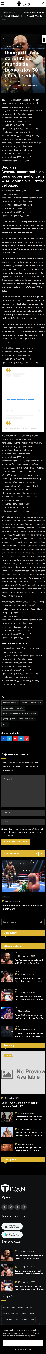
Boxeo (20, 1307)
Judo (24, 1313)
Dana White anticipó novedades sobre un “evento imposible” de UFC (30, 1036)
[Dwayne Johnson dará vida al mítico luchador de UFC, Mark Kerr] (7, 1132)
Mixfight (24, 1319)
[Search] (43, 3)
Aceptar (23, 1343)
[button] (36, 854)
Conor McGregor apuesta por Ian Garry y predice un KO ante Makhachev (29, 1018)
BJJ (13, 1307)
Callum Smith (36, 703)
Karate (31, 1313)
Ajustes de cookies (23, 1349)
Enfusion (29, 1307)
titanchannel (15, 85)
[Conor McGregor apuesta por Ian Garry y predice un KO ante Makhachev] (7, 1013)
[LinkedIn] (21, 738)
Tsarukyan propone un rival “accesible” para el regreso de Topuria (29, 981)
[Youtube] (15, 738)
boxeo (24, 703)
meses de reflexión (26, 719)
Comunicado (8, 708)
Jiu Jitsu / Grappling (10, 1313)
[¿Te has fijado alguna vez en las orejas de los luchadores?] (7, 1147)
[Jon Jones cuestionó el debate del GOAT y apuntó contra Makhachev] (7, 958)
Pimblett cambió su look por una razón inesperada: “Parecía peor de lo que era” (29, 1000)
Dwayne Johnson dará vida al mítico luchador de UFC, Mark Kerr (28, 1135)
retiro (5, 724)
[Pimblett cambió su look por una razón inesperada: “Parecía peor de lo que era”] (7, 995)
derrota (20, 708)
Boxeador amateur (10, 703)
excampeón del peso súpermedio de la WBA (19, 714)
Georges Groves (9, 719)
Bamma (5, 1307)
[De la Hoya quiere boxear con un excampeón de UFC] (23, 1072)
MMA (17, 953)
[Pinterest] (26, 738)
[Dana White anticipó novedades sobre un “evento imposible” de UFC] (7, 1031)
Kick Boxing (7, 1319)
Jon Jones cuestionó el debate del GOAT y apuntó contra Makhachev (29, 963)
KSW (16, 1319)
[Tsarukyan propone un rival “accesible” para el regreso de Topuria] (7, 976)
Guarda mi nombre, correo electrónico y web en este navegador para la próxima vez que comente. (23, 832)
